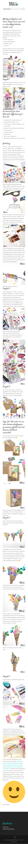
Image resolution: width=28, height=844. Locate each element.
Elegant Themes (13, 840)
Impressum (6, 827)
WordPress (14, 842)
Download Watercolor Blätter (16, 763)
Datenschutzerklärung (8, 829)
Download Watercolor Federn (10, 765)
